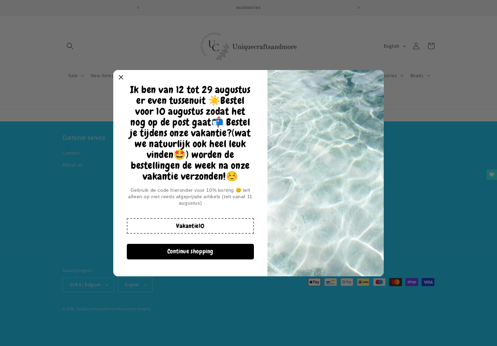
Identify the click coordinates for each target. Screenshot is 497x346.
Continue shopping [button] (190, 251)
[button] (190, 226)
